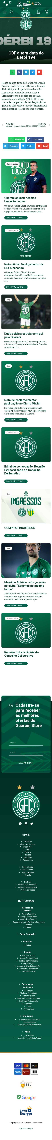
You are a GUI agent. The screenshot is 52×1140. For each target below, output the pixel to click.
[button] (12, 72)
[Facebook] (20, 823)
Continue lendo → (16, 218)
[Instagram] (26, 823)
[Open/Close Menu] (4, 12)
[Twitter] (31, 823)
